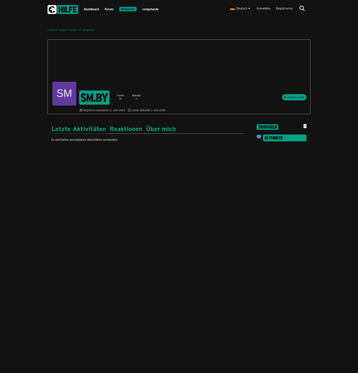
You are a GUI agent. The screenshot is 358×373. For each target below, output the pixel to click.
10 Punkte (273, 138)
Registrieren (284, 8)
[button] (240, 8)
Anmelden (263, 8)
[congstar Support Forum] (63, 9)
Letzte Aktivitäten (78, 128)
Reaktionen (126, 128)
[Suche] (302, 8)
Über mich (161, 128)
